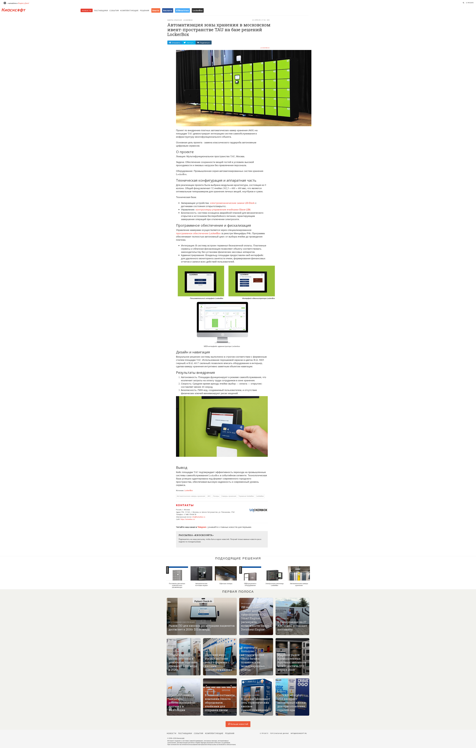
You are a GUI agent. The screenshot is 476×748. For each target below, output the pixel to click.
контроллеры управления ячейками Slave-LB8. (223, 209)
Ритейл (208, 651)
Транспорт (246, 644)
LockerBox (265, 48)
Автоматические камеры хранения (191, 496)
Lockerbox (188, 20)
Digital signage (176, 651)
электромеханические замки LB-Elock (232, 202)
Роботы (172, 691)
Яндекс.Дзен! (23, 3)
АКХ (209, 496)
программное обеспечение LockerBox (198, 233)
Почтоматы (283, 618)
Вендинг (281, 651)
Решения (144, 10)
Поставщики (101, 10)
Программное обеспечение (182, 622)
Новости (86, 10)
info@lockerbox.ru (198, 517)
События (114, 10)
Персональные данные (279, 733)
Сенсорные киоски (250, 695)
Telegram (202, 527)
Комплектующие (129, 10)
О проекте (470, 3)
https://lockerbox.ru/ (188, 519)
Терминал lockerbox (246, 496)
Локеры (216, 496)
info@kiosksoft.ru (299, 733)
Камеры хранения (174, 20)
